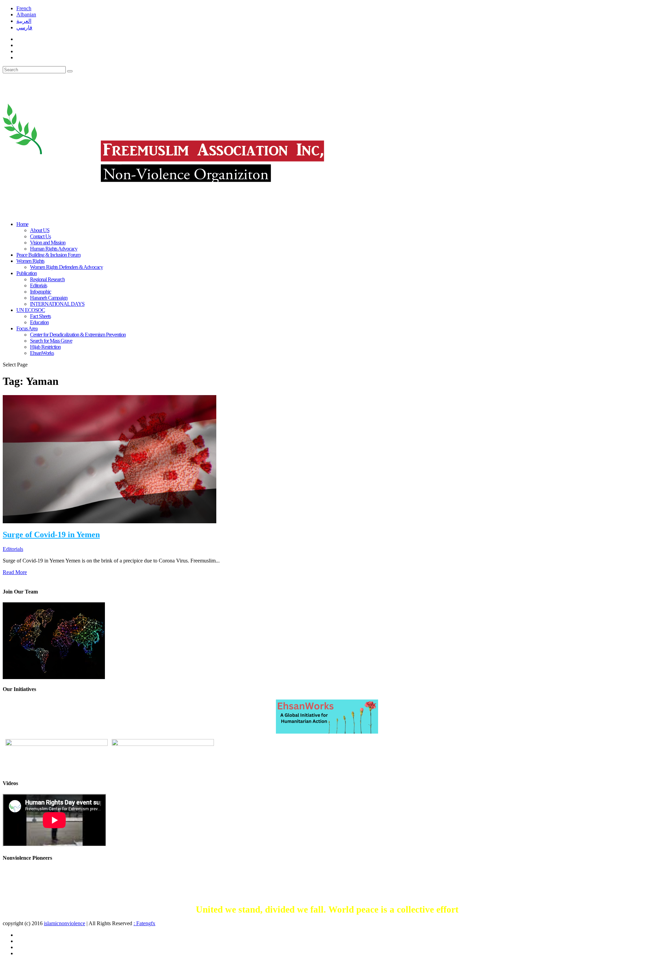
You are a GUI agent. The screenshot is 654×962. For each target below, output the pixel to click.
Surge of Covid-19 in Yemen (51, 534)
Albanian (26, 14)
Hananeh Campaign (48, 298)
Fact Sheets (40, 316)
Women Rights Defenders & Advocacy (66, 267)
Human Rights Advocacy (53, 249)
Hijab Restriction (45, 347)
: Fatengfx (144, 923)
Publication (26, 273)
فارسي (24, 27)
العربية (23, 21)
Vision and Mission (47, 242)
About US (39, 230)
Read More (15, 572)
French (23, 8)
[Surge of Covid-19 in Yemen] (109, 459)
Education (39, 322)
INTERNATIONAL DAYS (57, 304)
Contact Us (40, 236)
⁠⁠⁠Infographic (40, 292)
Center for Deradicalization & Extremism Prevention (78, 334)
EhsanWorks (42, 353)
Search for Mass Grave (51, 341)
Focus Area (26, 328)
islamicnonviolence (64, 923)
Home (22, 224)
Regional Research (47, 279)
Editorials (38, 285)
